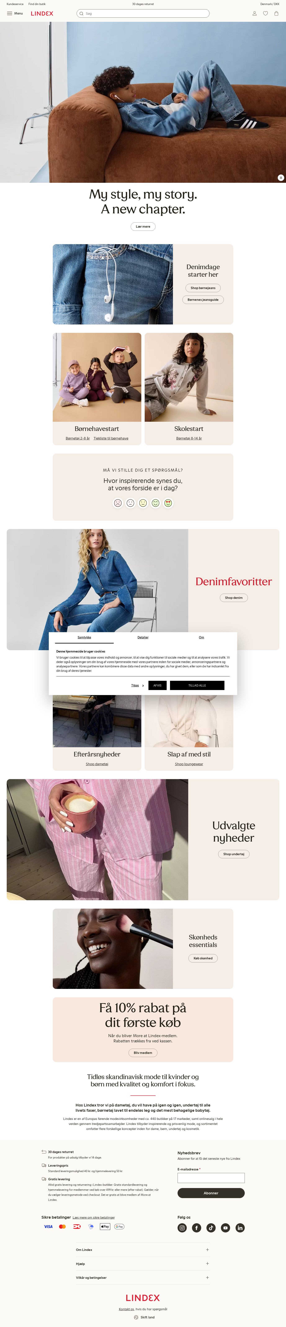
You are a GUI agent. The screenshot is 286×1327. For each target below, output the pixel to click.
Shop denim (234, 598)
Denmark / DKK (269, 4)
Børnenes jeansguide (203, 300)
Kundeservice (15, 4)
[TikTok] (211, 1227)
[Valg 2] (130, 503)
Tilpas (135, 685)
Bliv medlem (143, 1053)
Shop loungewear (189, 764)
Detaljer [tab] (143, 637)
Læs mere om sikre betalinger (94, 1217)
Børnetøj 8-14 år (189, 438)
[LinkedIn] (240, 1227)
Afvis (157, 685)
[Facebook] (196, 1227)
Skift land (148, 1317)
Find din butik (36, 4)
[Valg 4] (155, 503)
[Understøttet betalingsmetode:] (108, 1227)
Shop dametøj (97, 764)
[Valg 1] (117, 503)
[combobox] (143, 13)
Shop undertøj (233, 854)
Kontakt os (126, 1309)
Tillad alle (197, 685)
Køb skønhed (203, 958)
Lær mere (143, 226)
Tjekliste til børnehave (111, 438)
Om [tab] (201, 637)
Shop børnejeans (203, 288)
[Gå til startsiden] (42, 13)
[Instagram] (182, 1227)
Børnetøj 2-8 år (78, 438)
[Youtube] (225, 1227)
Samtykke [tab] (84, 637)
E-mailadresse (189, 1169)
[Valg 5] (168, 503)
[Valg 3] (143, 503)
